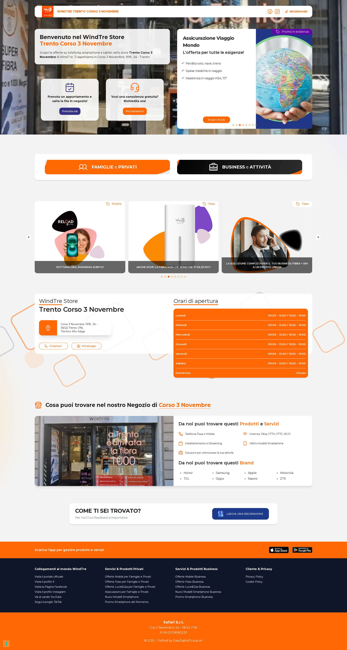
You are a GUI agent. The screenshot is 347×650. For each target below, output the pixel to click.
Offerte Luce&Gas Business (192, 586)
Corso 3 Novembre (185, 405)
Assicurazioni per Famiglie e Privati (126, 591)
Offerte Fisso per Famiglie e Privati (127, 581)
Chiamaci (55, 346)
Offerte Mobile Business (190, 576)
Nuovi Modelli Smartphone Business (198, 591)
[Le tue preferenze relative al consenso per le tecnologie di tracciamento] (6, 643)
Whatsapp (89, 346)
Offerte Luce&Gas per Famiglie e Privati (130, 586)
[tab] (233, 125)
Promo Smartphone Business (194, 597)
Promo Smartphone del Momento (127, 602)
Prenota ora (70, 111)
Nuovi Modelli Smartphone (122, 597)
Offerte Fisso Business (189, 581)
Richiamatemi (135, 111)
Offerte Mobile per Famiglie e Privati (128, 576)
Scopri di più (216, 119)
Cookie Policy (254, 581)
